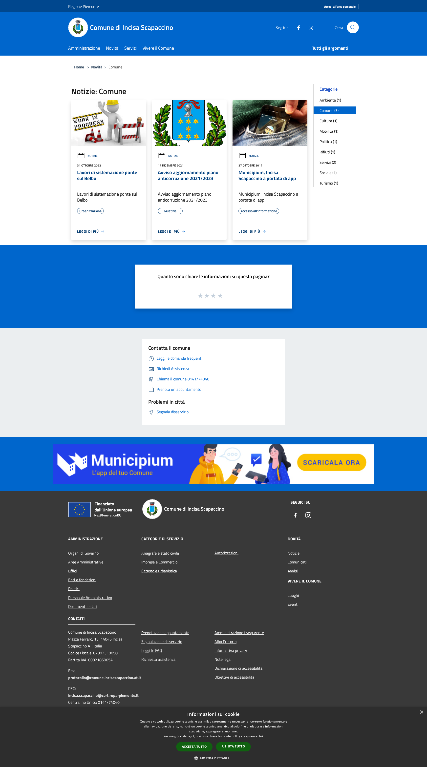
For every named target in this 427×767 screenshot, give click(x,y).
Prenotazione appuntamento (165, 633)
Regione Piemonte (83, 6)
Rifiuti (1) (327, 152)
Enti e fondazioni (82, 580)
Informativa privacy (230, 650)
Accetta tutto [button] (194, 747)
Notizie (92, 155)
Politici (74, 589)
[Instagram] (309, 27)
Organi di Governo (83, 553)
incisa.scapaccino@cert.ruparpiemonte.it (103, 695)
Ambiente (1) (330, 100)
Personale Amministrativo (90, 598)
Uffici (72, 571)
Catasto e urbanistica (159, 571)
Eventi (293, 604)
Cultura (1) (328, 121)
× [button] (421, 712)
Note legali (223, 659)
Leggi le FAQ (151, 650)
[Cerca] (353, 27)
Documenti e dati (82, 606)
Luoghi (293, 595)
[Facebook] (296, 27)
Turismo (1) (329, 183)
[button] (213, 758)
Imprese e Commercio (159, 562)
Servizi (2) (328, 162)
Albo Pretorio (225, 641)
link (260, 736)
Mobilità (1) (329, 131)
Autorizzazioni (226, 553)
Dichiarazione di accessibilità (238, 668)
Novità (96, 67)
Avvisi (293, 571)
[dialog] (213, 737)
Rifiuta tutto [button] (233, 746)
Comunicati (297, 562)
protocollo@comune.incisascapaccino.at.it (104, 678)
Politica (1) (328, 142)
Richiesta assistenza (158, 659)
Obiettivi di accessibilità (234, 677)
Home (79, 67)
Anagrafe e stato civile (160, 553)
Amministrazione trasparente (239, 633)
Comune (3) (329, 110)
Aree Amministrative (85, 562)
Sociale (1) (328, 173)
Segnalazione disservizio (161, 641)
